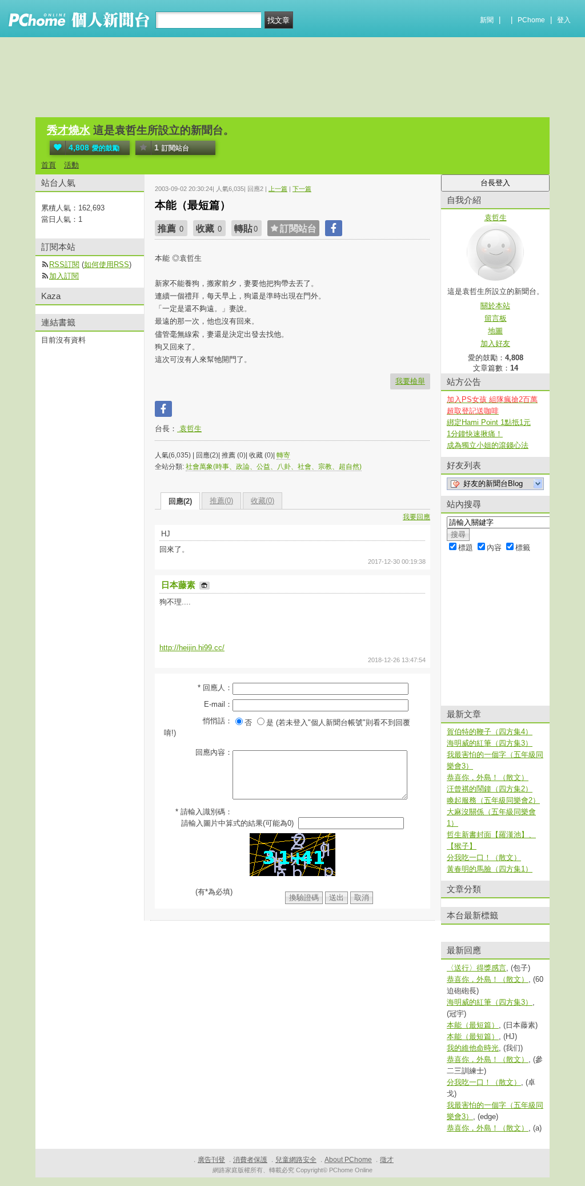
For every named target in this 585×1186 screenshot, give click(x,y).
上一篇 (278, 188)
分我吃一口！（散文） (484, 857)
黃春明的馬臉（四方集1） (489, 869)
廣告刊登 (211, 1160)
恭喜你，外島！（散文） (487, 777)
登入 (564, 20)
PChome (531, 20)
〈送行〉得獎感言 (476, 968)
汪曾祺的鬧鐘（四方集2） (489, 789)
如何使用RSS (106, 264)
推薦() (221, 500)
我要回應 (416, 517)
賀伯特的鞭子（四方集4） (489, 731)
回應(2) (180, 501)
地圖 (495, 331)
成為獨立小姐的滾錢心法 (487, 445)
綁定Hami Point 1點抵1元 (489, 422)
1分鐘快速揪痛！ (475, 433)
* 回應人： (215, 687)
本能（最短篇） (473, 1025)
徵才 (387, 1160)
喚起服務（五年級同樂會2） (493, 800)
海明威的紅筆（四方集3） (489, 743)
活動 (71, 165)
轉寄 (283, 455)
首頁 (48, 165)
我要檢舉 (410, 381)
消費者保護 (250, 1160)
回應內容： (214, 752)
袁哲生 (189, 428)
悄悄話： (218, 721)
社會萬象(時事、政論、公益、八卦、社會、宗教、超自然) (274, 467)
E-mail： (218, 704)
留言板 (495, 318)
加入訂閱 (64, 276)
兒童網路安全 (295, 1160)
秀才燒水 (68, 130)
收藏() (262, 500)
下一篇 (301, 188)
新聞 (487, 20)
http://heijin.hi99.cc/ (192, 647)
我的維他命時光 (473, 1048)
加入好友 (495, 343)
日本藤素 (179, 585)
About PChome (348, 1160)
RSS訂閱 (64, 264)
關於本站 (495, 305)
